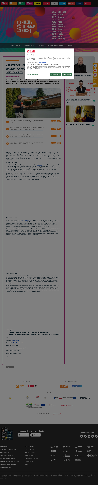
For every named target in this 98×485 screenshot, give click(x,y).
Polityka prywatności (42, 62)
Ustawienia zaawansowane (32, 74)
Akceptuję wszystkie (67, 74)
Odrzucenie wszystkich (55, 74)
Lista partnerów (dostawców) (32, 69)
